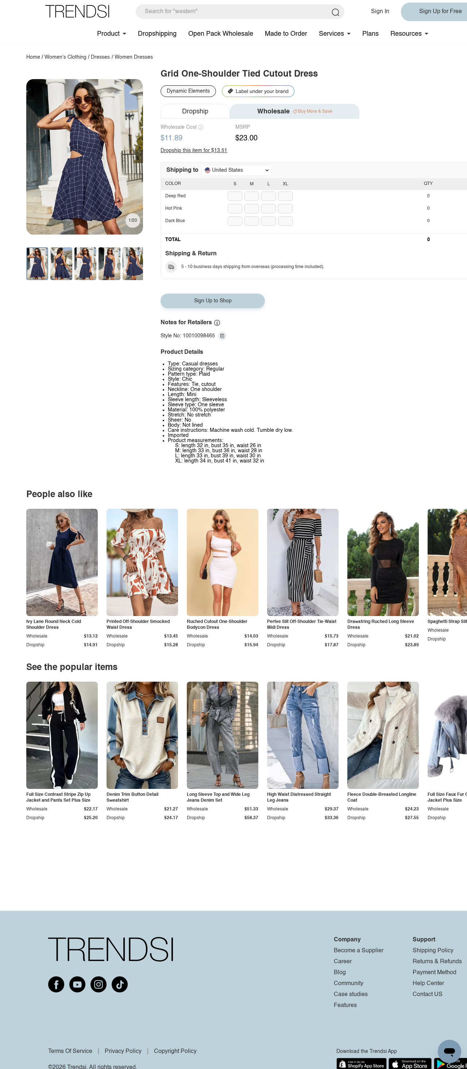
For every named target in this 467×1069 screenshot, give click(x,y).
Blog (340, 973)
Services (331, 34)
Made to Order (286, 34)
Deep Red (175, 196)
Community (348, 984)
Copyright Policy (175, 1051)
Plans (370, 34)
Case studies (351, 995)
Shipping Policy (433, 951)
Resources (406, 34)
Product (108, 34)
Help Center (428, 984)
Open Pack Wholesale (220, 34)
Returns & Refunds (437, 962)
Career (343, 962)
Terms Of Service (70, 1051)
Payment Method (434, 973)
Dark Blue (175, 221)
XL (285, 184)
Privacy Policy (123, 1051)
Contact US (428, 995)
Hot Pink (173, 208)
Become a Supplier (358, 951)
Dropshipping (157, 34)
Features (345, 1005)
